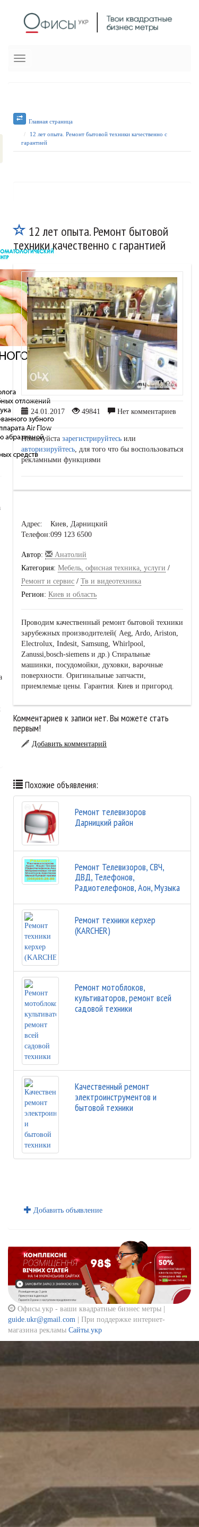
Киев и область (72, 594)
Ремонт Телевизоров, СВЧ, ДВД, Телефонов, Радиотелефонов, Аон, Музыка (127, 877)
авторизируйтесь (48, 449)
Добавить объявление (66, 1210)
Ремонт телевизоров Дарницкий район (110, 817)
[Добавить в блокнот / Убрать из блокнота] (19, 231)
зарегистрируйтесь (92, 439)
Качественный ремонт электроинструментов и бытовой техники (116, 1097)
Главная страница (51, 121)
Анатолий (69, 555)
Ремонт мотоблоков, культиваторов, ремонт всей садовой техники (123, 997)
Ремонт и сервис (47, 581)
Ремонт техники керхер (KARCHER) (115, 925)
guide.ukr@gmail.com (41, 1319)
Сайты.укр (85, 1330)
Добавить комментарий (69, 744)
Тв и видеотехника (111, 581)
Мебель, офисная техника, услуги (112, 568)
